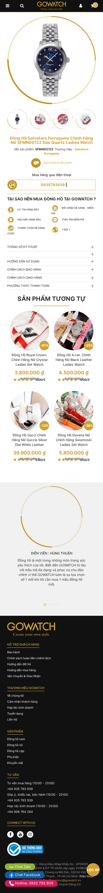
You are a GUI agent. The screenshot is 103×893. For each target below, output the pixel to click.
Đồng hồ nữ (15, 745)
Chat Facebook (27, 874)
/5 (40, 379)
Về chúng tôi (15, 695)
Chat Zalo (22, 866)
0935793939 (53, 185)
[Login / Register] (80, 6)
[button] (45, 604)
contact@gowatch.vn (66, 880)
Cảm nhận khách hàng (22, 701)
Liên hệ (12, 719)
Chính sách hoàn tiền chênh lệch (29, 658)
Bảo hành (13, 652)
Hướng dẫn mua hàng (21, 670)
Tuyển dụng (15, 713)
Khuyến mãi (15, 763)
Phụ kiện (13, 757)
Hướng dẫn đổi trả (19, 664)
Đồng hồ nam (16, 739)
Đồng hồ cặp (15, 751)
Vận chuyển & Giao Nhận (23, 676)
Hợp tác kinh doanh (20, 707)
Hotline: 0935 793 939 (33, 883)
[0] (93, 6)
